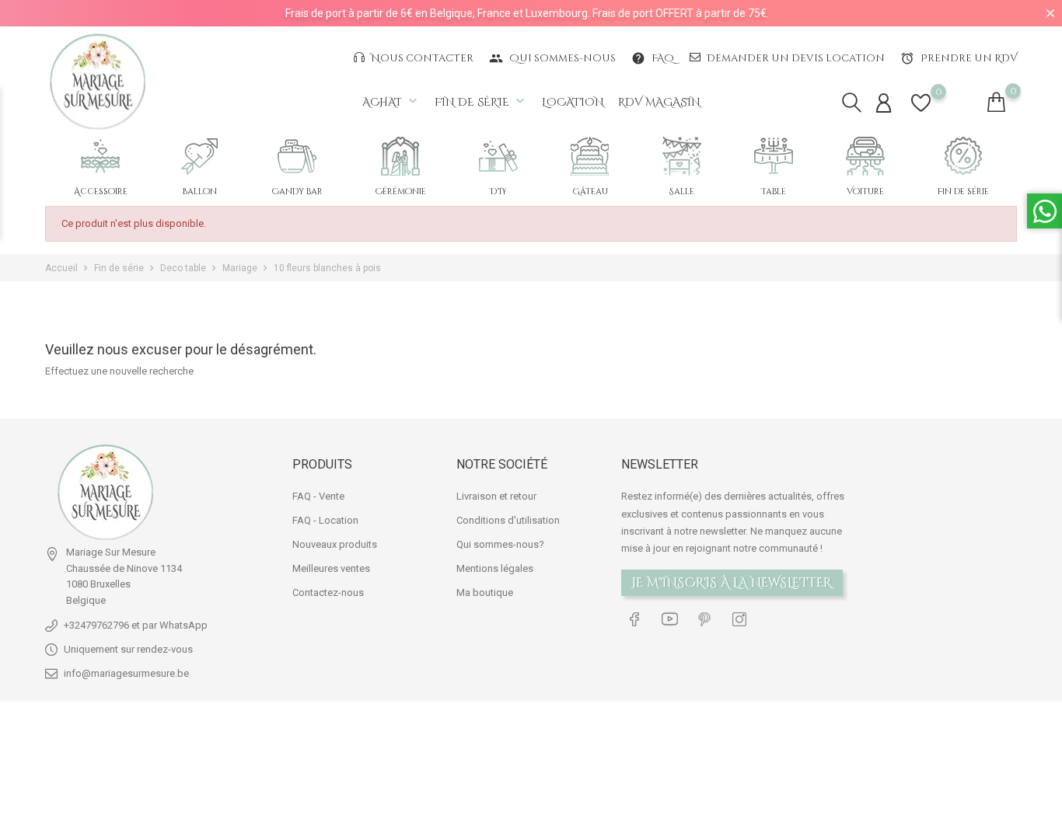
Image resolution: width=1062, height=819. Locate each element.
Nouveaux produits (334, 544)
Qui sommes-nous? (500, 544)
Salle (681, 191)
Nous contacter (421, 58)
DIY (498, 191)
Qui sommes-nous (552, 58)
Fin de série (481, 101)
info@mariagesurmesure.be (126, 673)
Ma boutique (484, 592)
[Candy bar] (297, 156)
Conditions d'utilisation (508, 520)
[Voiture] (865, 156)
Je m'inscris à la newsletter (732, 582)
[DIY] (498, 156)
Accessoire (101, 191)
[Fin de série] (963, 156)
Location (573, 102)
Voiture (865, 191)
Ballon (199, 191)
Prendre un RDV (958, 58)
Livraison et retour (496, 496)
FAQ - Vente (318, 496)
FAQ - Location (325, 520)
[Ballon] (199, 156)
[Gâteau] (590, 156)
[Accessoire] (100, 156)
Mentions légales (494, 568)
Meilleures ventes (331, 568)
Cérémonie (401, 191)
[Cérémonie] (400, 156)
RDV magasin (659, 102)
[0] (921, 112)
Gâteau (590, 191)
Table (773, 191)
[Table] (773, 156)
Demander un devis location (794, 58)
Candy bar (297, 191)
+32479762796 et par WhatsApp (136, 625)
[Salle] (681, 156)
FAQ (652, 58)
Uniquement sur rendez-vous (128, 649)
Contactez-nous (328, 592)
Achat (391, 101)
